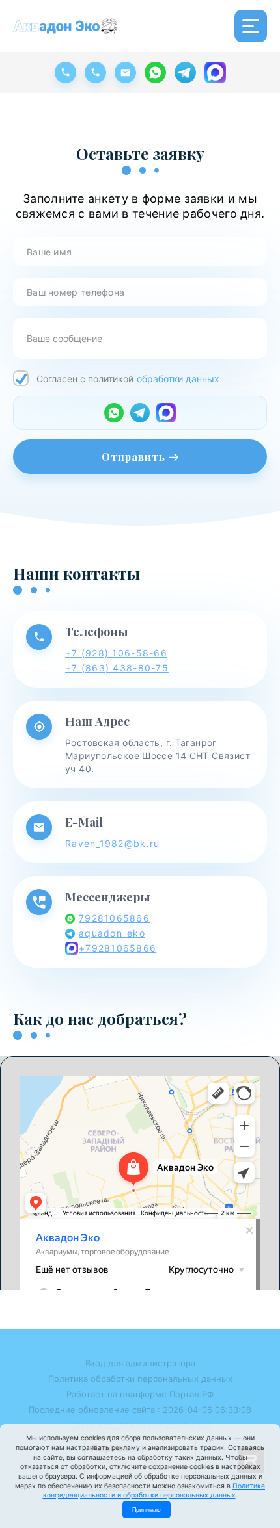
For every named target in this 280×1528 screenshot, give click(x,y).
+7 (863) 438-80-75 (117, 667)
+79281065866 (117, 947)
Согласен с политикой (127, 378)
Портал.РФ (191, 1394)
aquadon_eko (112, 933)
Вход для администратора (140, 1363)
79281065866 (114, 918)
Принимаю (146, 1509)
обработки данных (178, 378)
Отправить (135, 456)
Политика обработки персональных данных (140, 1378)
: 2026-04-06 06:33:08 (204, 1410)
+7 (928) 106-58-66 (116, 652)
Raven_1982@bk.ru (112, 843)
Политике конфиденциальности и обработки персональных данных (154, 1491)
